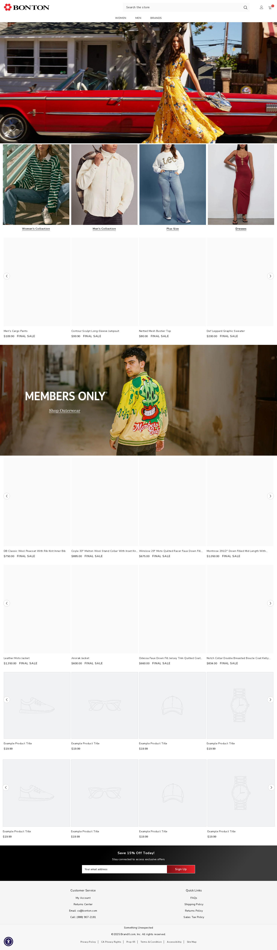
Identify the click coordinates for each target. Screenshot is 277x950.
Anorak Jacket (80, 658)
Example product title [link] (18, 743)
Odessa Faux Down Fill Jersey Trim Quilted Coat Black (169, 658)
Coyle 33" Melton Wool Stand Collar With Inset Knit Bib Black (104, 551)
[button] (6, 276)
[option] (37, 289)
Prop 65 (130, 941)
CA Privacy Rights (111, 941)
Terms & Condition (151, 941)
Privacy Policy (88, 941)
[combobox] (182, 7)
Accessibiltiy (174, 941)
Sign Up (181, 869)
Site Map (192, 941)
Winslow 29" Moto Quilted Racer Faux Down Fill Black (170, 551)
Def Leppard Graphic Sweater (226, 331)
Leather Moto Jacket (16, 658)
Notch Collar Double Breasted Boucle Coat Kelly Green (238, 658)
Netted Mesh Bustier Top (155, 331)
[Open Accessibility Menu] (8, 941)
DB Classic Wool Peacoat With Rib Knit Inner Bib (35, 551)
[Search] (245, 7)
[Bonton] (138, 82)
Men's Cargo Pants (16, 331)
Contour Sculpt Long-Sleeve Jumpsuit (95, 331)
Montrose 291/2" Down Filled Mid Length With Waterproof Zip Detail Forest (236, 551)
